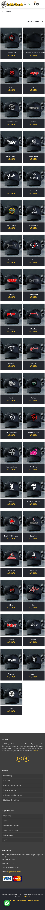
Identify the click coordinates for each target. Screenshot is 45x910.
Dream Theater (34, 156)
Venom (33, 674)
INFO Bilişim (26, 897)
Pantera (33, 398)
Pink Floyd (33, 467)
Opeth (11, 398)
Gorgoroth (33, 191)
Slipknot (11, 639)
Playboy (11, 501)
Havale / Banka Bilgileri (11, 825)
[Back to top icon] (40, 905)
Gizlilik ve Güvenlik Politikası (12, 795)
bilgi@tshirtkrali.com (14, 872)
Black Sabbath (11, 156)
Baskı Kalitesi (21, 900)
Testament (11, 674)
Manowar (11, 329)
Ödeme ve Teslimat (9, 790)
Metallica (33, 329)
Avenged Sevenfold (11, 122)
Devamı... (36, 751)
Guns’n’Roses (11, 225)
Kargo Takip (7, 816)
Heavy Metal (33, 225)
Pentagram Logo (11, 432)
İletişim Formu (8, 835)
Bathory (33, 122)
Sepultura (11, 570)
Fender (11, 191)
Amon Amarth (11, 53)
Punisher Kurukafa (33, 501)
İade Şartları (7, 781)
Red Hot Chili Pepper (11, 536)
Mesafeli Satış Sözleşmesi (12, 785)
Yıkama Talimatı (33, 900)
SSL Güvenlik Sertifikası (11, 800)
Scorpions (33, 536)
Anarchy (11, 87)
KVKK (5, 840)
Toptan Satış (7, 776)
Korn (33, 260)
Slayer (11, 605)
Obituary (33, 363)
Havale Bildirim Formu (10, 830)
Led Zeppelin (33, 294)
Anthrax (33, 87)
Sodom (33, 639)
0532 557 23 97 (11, 863)
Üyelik (5, 820)
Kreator (11, 294)
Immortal (11, 260)
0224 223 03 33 (13, 867)
